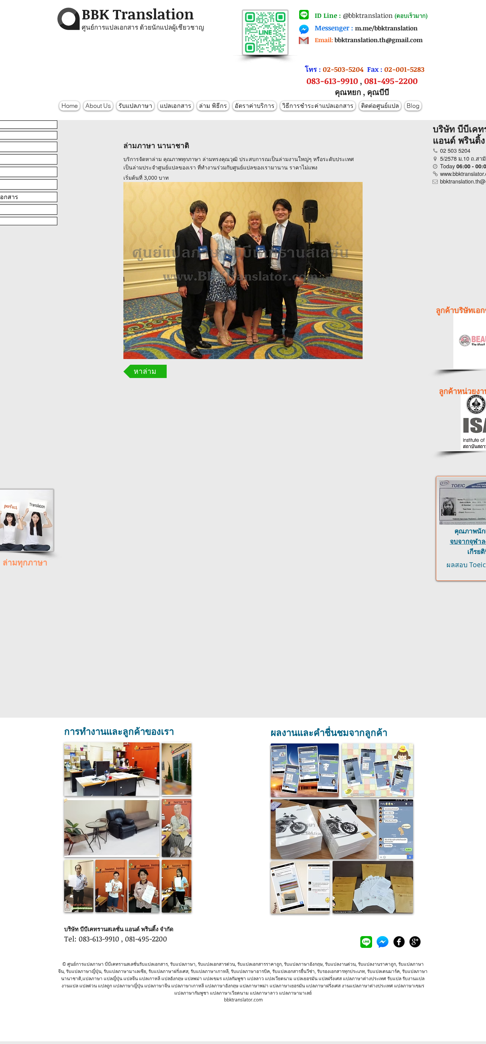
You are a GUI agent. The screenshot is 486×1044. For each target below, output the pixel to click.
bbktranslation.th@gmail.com (379, 40)
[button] (145, 371)
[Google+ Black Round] (415, 942)
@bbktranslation (368, 15)
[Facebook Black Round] (399, 942)
